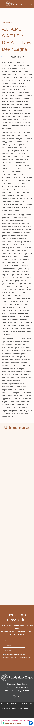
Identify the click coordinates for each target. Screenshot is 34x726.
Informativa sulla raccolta (11, 724)
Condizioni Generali (23, 708)
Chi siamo (11, 684)
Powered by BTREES (17, 714)
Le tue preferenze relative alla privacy (16, 720)
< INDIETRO (7, 22)
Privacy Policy (4, 708)
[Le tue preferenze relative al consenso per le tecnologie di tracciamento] (3, 723)
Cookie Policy (12, 708)
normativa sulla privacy (23, 657)
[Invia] (5, 661)
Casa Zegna (22, 684)
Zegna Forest (9, 691)
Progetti (20, 691)
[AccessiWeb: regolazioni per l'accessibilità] (31, 723)
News (27, 691)
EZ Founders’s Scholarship (17, 687)
